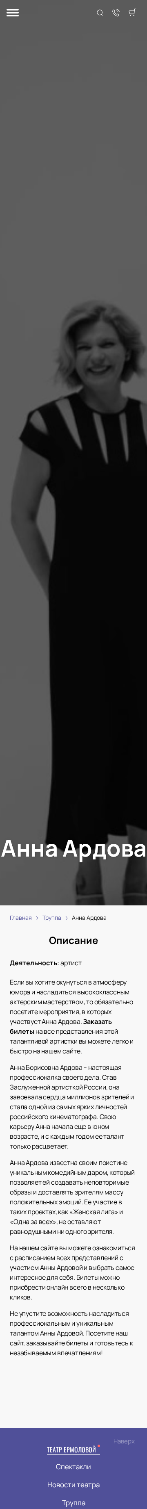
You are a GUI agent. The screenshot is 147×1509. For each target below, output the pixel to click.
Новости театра (73, 1484)
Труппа (73, 1502)
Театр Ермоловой (71, 1449)
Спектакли (73, 1466)
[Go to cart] (132, 13)
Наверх (124, 1441)
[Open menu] (13, 13)
